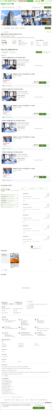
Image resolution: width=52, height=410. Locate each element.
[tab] (39, 52)
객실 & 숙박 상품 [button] (7, 28)
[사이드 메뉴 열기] (50, 4)
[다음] (50, 260)
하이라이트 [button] (17, 28)
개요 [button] (2, 28)
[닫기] (50, 406)
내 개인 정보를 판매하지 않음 (42, 399)
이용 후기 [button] (12, 28)
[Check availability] (48, 82)
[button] (6, 4)
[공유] (50, 32)
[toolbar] (24, 7)
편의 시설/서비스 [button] (22, 28)
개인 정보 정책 (6, 406)
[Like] (47, 32)
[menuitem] (40, 3)
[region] (26, 406)
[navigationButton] (30, 247)
